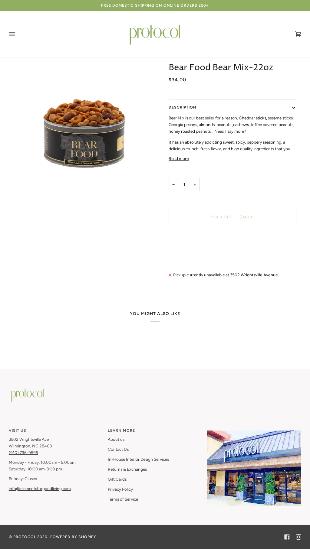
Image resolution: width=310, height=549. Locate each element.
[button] (254, 428)
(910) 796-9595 (23, 452)
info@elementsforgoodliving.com (40, 488)
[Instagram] (298, 537)
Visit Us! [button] (18, 430)
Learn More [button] (121, 430)
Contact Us (118, 449)
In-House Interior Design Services (138, 459)
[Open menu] (18, 34)
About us (116, 439)
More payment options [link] (189, 253)
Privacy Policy (120, 489)
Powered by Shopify (73, 536)
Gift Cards (117, 479)
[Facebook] (287, 537)
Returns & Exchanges (127, 469)
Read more (179, 158)
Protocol (24, 536)
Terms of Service (123, 499)
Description (182, 107)
